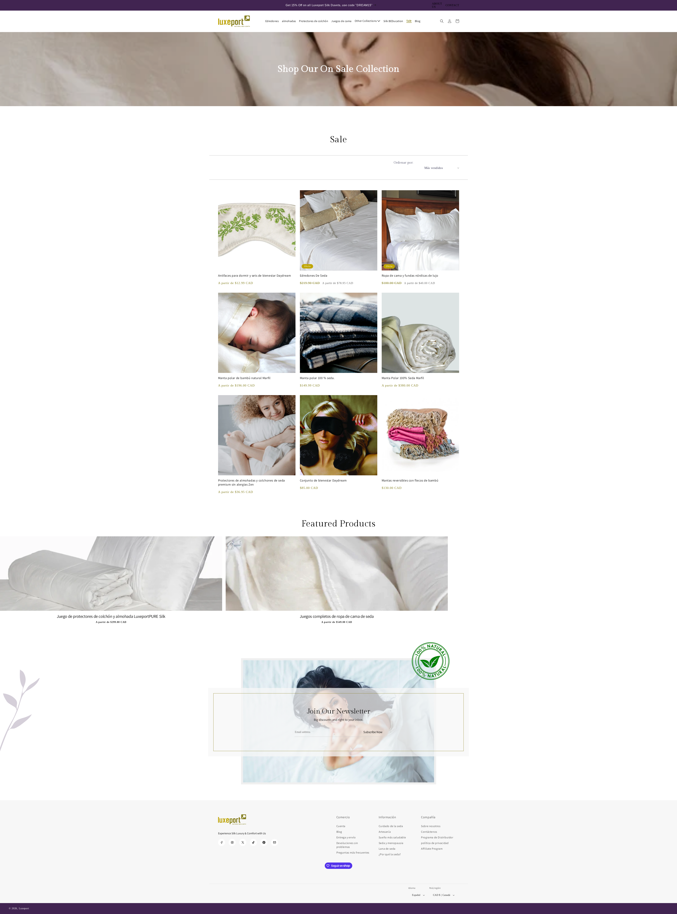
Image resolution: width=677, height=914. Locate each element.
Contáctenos (429, 832)
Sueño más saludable (392, 837)
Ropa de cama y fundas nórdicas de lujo (410, 275)
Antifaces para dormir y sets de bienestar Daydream (254, 275)
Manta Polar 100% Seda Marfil (403, 378)
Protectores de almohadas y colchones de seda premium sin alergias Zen (251, 482)
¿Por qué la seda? (390, 854)
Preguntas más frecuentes (352, 852)
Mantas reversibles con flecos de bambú (410, 480)
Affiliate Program (432, 849)
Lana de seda (387, 849)
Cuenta (341, 826)
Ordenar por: (403, 162)
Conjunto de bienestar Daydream (323, 480)
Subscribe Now (372, 732)
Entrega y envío (346, 837)
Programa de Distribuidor (437, 837)
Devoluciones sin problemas (347, 845)
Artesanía (385, 832)
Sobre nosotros (430, 826)
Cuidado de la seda (391, 826)
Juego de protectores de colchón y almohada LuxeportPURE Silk (111, 616)
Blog (339, 832)
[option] (111, 581)
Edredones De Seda (313, 275)
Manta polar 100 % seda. (317, 378)
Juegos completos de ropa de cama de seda (337, 616)
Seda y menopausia (391, 843)
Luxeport (24, 908)
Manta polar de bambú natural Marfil (244, 378)
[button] (369, 21)
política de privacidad (435, 843)
